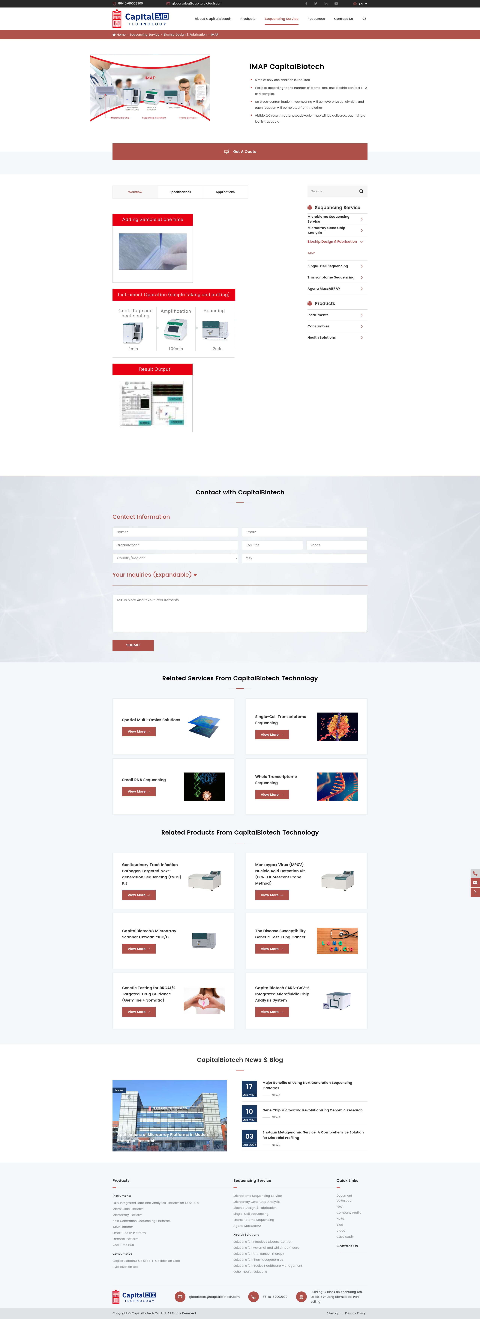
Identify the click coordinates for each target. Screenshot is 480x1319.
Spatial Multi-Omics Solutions (151, 720)
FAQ (340, 1206)
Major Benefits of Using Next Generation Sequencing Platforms (307, 1085)
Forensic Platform (125, 1239)
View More (139, 731)
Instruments (318, 315)
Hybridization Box (125, 1266)
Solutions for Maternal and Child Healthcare (266, 1247)
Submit (133, 645)
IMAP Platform (122, 1227)
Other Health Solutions (250, 1271)
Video (341, 1230)
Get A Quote (240, 152)
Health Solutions (322, 337)
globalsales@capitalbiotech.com (194, 3)
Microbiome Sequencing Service (329, 219)
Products (248, 19)
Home (121, 34)
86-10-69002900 (127, 3)
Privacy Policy (355, 1313)
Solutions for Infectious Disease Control (262, 1241)
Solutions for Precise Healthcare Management (267, 1265)
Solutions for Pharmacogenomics (258, 1259)
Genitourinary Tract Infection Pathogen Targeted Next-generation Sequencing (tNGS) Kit (151, 874)
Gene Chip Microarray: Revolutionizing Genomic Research (312, 1110)
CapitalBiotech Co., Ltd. (149, 1313)
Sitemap (333, 1313)
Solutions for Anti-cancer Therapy (258, 1253)
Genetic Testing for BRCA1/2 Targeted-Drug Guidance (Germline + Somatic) (148, 994)
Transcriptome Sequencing (331, 277)
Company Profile (349, 1212)
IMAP (214, 34)
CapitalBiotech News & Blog (240, 1060)
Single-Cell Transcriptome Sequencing (280, 720)
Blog (340, 1224)
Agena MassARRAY (324, 288)
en (361, 3)
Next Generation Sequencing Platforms (141, 1221)
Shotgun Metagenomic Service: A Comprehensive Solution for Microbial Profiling (313, 1135)
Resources (316, 19)
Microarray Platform (127, 1215)
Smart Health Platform (129, 1233)
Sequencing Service (281, 19)
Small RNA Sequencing (144, 780)
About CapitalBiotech (213, 19)
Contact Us (343, 19)
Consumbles (318, 326)
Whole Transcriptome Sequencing (276, 780)
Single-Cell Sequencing (328, 266)
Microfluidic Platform (127, 1209)
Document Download (344, 1198)
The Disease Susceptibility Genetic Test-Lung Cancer (280, 934)
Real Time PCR (123, 1245)
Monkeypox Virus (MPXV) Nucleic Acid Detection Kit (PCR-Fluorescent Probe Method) (280, 874)
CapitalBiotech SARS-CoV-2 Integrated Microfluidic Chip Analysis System (282, 994)
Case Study (345, 1236)
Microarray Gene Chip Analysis (326, 230)
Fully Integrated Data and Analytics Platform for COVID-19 (155, 1203)
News (340, 1218)
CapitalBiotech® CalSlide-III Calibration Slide (146, 1260)
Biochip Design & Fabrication (185, 34)
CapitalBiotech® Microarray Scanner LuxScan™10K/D (149, 934)
